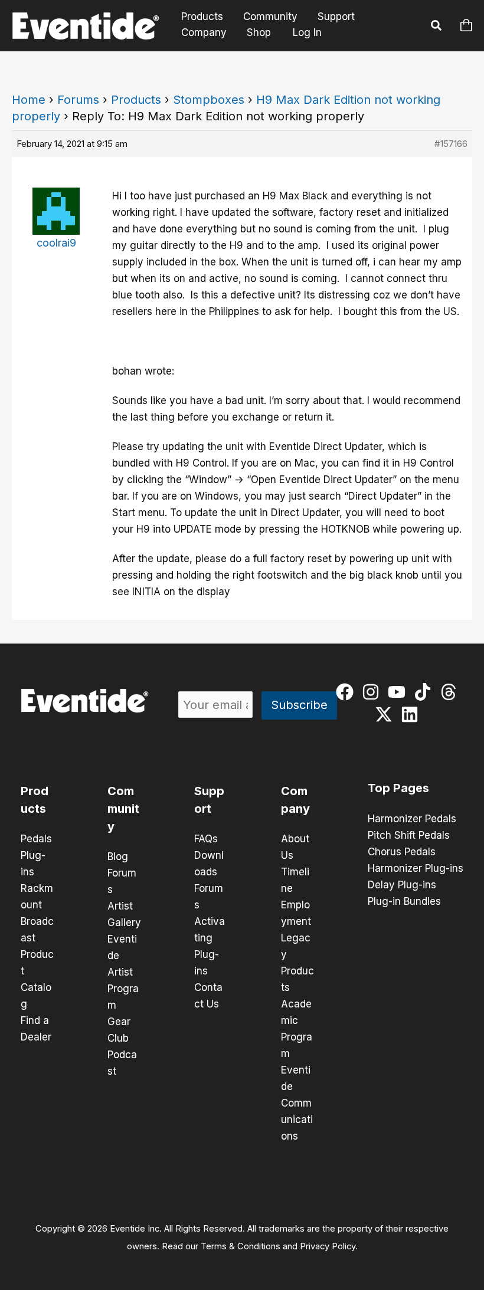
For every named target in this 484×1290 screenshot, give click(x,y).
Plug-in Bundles (404, 901)
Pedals (36, 839)
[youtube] (399, 692)
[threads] (451, 692)
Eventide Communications (297, 1103)
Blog (117, 856)
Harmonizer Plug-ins (415, 868)
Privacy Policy (327, 1246)
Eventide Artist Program (123, 972)
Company (204, 32)
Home (28, 100)
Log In (307, 32)
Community (270, 17)
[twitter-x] (386, 714)
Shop (259, 32)
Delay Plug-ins (402, 885)
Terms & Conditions (240, 1246)
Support (336, 17)
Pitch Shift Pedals (409, 835)
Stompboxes (208, 100)
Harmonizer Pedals (412, 819)
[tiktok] (425, 692)
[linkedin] (412, 714)
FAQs (206, 839)
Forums (78, 100)
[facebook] (347, 692)
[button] (437, 27)
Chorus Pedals (402, 852)
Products (202, 17)
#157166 (450, 143)
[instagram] (373, 692)
